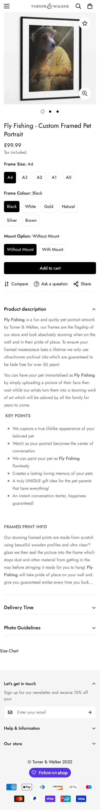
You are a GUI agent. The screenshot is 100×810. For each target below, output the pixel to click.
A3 (24, 177)
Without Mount (20, 249)
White (30, 206)
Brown (31, 220)
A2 (39, 177)
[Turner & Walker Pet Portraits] (50, 6)
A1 (54, 177)
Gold (48, 206)
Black (12, 206)
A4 (10, 177)
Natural (68, 206)
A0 (68, 177)
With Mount (52, 249)
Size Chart (9, 651)
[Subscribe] (90, 712)
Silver (12, 220)
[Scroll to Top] (90, 781)
